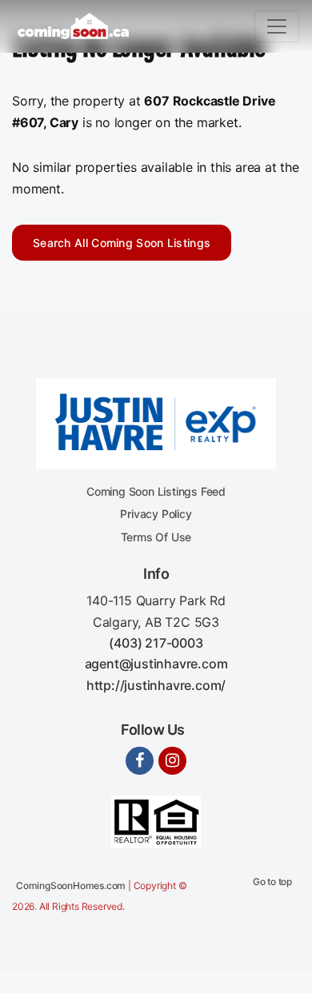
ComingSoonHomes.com (71, 885)
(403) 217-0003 (155, 643)
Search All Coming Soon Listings (121, 242)
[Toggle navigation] (276, 26)
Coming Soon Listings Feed (156, 491)
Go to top (272, 881)
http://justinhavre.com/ (156, 685)
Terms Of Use (156, 537)
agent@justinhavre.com (156, 664)
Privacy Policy (155, 513)
